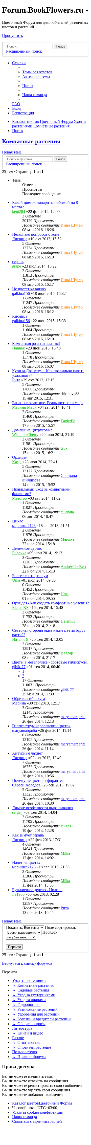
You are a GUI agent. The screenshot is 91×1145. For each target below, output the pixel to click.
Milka (65, 853)
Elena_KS (20, 607)
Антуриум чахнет (27, 753)
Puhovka (19, 553)
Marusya (68, 539)
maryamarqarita (73, 717)
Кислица (19, 316)
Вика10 (67, 826)
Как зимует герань (28, 835)
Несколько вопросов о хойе (35, 234)
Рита (16, 380)
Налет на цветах (26, 862)
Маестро (19, 498)
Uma (16, 580)
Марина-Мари (24, 407)
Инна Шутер (72, 225)
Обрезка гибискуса (28, 698)
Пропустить (12, 35)
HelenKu (68, 621)
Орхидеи (20, 457)
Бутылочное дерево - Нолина (37, 890)
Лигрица (19, 239)
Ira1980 (18, 894)
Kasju (16, 462)
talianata (67, 512)
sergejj (17, 812)
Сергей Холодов (26, 785)
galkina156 (21, 293)
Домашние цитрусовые (32, 430)
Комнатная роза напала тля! (36, 343)
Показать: (14, 927)
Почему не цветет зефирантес (37, 780)
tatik (64, 448)
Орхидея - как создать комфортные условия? (50, 603)
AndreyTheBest (73, 566)
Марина (19, 703)
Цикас (17, 521)
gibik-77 (19, 667)
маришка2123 (24, 525)
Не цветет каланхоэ (29, 289)
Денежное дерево (27, 548)
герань (18, 261)
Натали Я (20, 639)
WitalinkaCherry (25, 434)
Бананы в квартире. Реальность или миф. (47, 403)
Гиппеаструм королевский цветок (41, 726)
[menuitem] (37, 72)
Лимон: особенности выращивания (42, 808)
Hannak (18, 348)
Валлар (67, 653)
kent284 (18, 211)
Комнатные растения (31, 141)
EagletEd (68, 421)
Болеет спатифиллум (30, 576)
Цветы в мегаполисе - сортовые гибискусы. (50, 662)
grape (16, 266)
